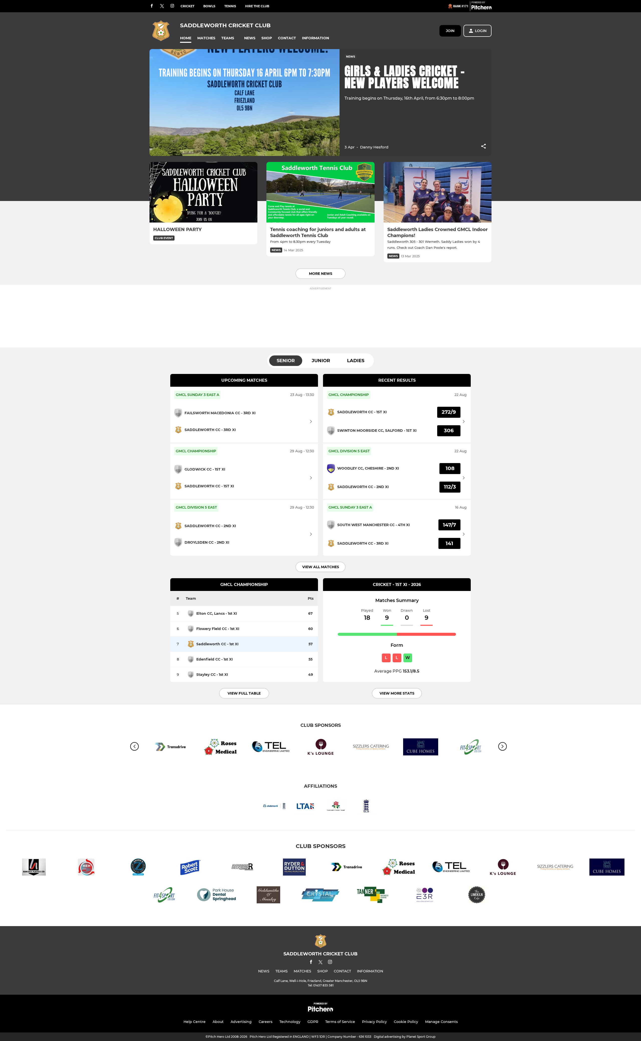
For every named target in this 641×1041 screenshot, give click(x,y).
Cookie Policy (406, 1021)
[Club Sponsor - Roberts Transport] (242, 868)
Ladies (355, 360)
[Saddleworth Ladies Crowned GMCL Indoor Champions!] (438, 192)
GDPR (312, 1021)
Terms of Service (340, 1021)
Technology (289, 1021)
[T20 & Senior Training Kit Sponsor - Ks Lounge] (320, 747)
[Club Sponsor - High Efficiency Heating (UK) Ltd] (86, 868)
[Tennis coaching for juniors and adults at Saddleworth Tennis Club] (320, 192)
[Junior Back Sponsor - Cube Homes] (421, 747)
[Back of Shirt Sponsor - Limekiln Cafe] (477, 895)
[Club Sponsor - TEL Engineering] (270, 747)
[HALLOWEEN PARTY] (203, 192)
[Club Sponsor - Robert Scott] (190, 868)
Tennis (230, 6)
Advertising (241, 1021)
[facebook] (151, 6)
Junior (321, 360)
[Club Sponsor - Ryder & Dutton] (294, 868)
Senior (286, 360)
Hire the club (257, 6)
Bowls (209, 6)
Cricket (187, 6)
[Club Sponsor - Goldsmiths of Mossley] (268, 895)
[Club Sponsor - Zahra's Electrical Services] (138, 868)
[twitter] (162, 6)
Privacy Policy (374, 1021)
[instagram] (172, 6)
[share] (483, 146)
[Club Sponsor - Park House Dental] (216, 895)
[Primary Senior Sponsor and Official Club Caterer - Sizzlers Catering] (371, 747)
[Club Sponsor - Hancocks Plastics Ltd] (34, 868)
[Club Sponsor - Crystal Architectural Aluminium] (320, 895)
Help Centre (195, 1021)
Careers (265, 1021)
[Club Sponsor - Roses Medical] (220, 747)
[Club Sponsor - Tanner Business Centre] (373, 895)
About (218, 1021)
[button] (185, 38)
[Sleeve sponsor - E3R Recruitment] (425, 895)
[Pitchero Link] (481, 8)
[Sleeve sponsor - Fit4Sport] (164, 895)
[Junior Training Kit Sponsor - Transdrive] (170, 747)
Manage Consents (441, 1021)
